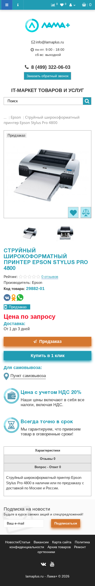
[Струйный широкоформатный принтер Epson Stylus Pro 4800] (30, 232)
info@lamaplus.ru (50, 42)
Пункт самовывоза (28, 375)
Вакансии (41, 542)
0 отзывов (49, 277)
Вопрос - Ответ (48, 467)
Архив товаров (59, 547)
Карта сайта (61, 542)
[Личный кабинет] (72, 5)
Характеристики (47, 450)
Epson (16, 117)
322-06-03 (50, 67)
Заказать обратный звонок (47, 76)
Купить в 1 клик (48, 355)
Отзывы (47, 459)
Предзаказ (50, 341)
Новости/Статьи (17, 542)
